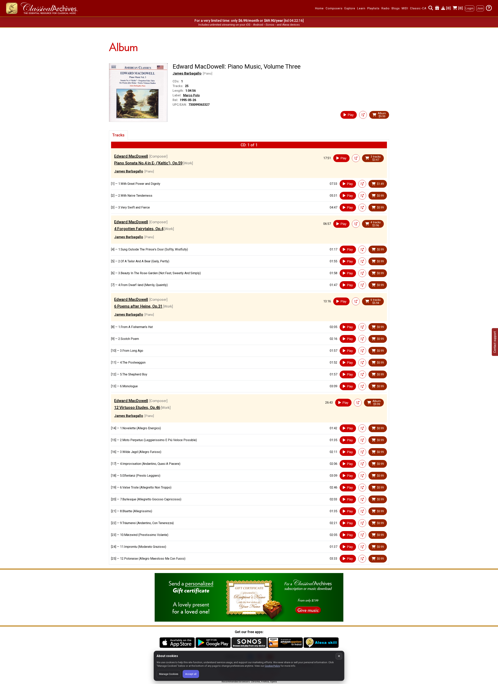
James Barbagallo (187, 73)
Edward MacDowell (131, 156)
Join (480, 8)
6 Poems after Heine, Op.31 (138, 306)
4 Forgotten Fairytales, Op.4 (138, 228)
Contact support (495, 342)
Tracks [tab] (118, 135)
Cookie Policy (272, 665)
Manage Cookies (168, 674)
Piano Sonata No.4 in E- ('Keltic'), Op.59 (148, 163)
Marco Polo (191, 95)
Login (469, 8)
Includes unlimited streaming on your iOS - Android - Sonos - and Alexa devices (249, 24)
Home (319, 8)
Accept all (190, 674)
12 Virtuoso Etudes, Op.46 (137, 407)
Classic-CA (418, 8)
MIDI (405, 8)
